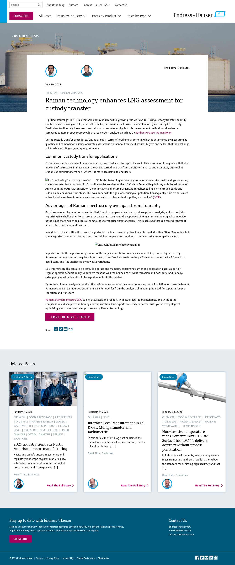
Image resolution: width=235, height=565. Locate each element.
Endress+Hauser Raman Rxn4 (154, 132)
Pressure (30, 430)
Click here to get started (70, 317)
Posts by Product (104, 16)
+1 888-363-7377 (181, 530)
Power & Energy (42, 421)
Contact (39, 558)
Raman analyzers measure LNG (64, 299)
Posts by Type (136, 16)
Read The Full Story (59, 485)
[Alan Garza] (87, 75)
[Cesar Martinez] (51, 75)
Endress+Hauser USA (95, 5)
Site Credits (103, 558)
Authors (73, 5)
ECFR (157, 197)
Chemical (20, 417)
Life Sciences (63, 417)
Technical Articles (23, 377)
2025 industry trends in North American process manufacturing (41, 446)
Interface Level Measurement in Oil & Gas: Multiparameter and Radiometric (116, 427)
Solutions (20, 438)
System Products (45, 425)
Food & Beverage (40, 417)
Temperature (48, 430)
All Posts (45, 16)
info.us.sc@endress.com (181, 534)
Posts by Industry (69, 16)
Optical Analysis (71, 93)
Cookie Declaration (86, 558)
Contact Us (121, 5)
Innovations (94, 377)
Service (58, 434)
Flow (63, 425)
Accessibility (67, 558)
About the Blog (55, 5)
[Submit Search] (39, 5)
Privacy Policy (52, 558)
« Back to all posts (25, 36)
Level (17, 430)
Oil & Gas (51, 93)
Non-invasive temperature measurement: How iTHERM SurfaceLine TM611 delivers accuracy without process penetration (185, 440)
